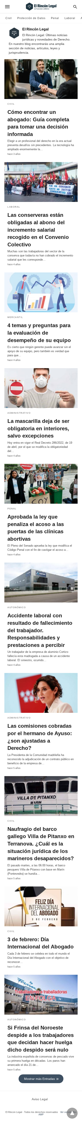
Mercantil (15, 317)
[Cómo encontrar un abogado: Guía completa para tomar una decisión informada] (41, 79)
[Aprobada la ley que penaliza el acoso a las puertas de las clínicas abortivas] (41, 484)
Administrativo (19, 413)
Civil (8, 18)
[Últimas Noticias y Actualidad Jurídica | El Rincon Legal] (40, 7)
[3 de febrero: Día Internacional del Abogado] (41, 906)
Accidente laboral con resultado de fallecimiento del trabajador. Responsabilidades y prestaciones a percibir (39, 630)
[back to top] (72, 1113)
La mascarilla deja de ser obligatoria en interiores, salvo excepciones (38, 428)
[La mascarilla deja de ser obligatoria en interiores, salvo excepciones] (41, 388)
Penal (55, 18)
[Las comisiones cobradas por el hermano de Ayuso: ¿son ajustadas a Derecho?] (41, 693)
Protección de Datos (31, 18)
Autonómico (16, 607)
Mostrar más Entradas (39, 1079)
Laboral (70, 18)
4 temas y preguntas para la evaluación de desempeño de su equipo (39, 332)
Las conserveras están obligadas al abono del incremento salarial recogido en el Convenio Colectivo (38, 229)
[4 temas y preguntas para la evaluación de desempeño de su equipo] (41, 292)
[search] (75, 6)
